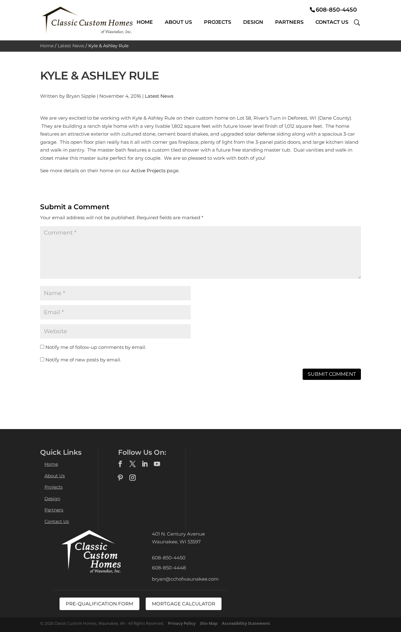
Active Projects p (150, 171)
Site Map (208, 623)
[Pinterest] (120, 478)
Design (253, 22)
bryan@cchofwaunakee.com (185, 579)
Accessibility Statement (246, 623)
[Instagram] (132, 478)
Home (145, 22)
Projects (217, 22)
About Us (178, 22)
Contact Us (331, 22)
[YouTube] (157, 464)
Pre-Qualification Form (99, 604)
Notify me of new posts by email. (83, 360)
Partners (289, 22)
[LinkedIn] (145, 464)
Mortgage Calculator (183, 604)
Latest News (71, 46)
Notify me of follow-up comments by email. (95, 347)
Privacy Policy (181, 623)
